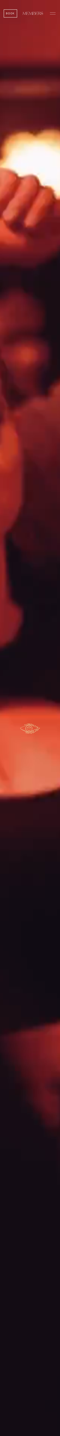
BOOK (10, 13)
